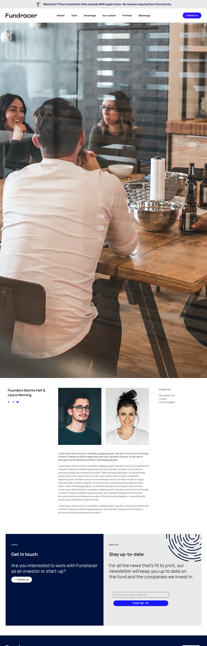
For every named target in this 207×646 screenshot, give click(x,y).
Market (60, 15)
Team (74, 15)
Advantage (90, 15)
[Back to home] (21, 15)
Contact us (192, 15)
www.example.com (168, 415)
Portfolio (127, 15)
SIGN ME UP (141, 603)
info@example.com (169, 411)
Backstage (144, 15)
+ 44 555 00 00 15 (167, 408)
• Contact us (21, 579)
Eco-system (109, 15)
